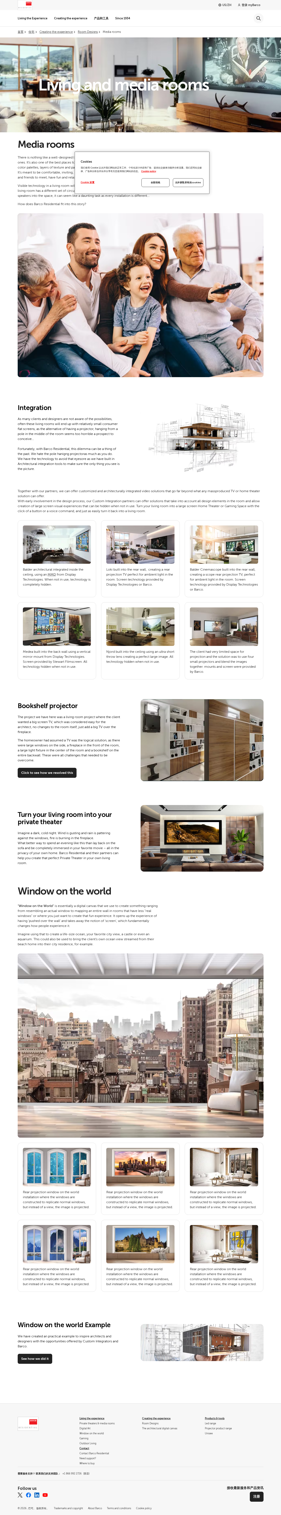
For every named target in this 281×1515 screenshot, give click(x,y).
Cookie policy (148, 171)
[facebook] (28, 1495)
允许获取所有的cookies (188, 182)
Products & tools (214, 1418)
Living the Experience (32, 18)
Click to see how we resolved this (47, 773)
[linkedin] (36, 1495)
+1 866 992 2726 (75, 1473)
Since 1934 (122, 18)
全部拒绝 (155, 182)
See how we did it (35, 1359)
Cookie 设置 (88, 182)
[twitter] (20, 1495)
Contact (84, 1448)
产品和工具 (101, 18)
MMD (52, 574)
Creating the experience (70, 18)
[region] (142, 172)
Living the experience (91, 1418)
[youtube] (45, 1495)
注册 (256, 1496)
